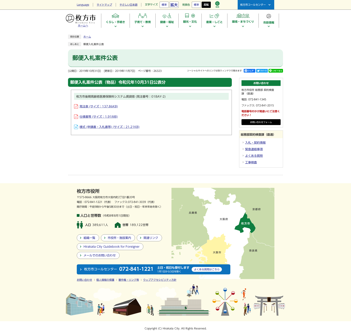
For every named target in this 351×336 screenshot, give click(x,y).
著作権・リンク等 (128, 280)
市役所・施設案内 (119, 237)
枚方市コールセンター (253, 4)
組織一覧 (89, 237)
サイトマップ (104, 4)
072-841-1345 (257, 99)
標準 (164, 4)
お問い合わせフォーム (261, 122)
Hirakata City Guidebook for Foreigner (111, 246)
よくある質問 (254, 155)
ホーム (87, 36)
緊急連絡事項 (254, 149)
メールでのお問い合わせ (100, 255)
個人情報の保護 (105, 280)
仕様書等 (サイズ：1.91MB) (99, 116)
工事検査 (251, 162)
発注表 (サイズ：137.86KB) (99, 106)
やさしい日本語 (128, 4)
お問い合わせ (84, 280)
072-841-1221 (93, 202)
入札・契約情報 (255, 142)
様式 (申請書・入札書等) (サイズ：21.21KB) (109, 126)
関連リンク (151, 237)
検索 (217, 7)
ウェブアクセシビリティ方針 (159, 280)
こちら (207, 269)
